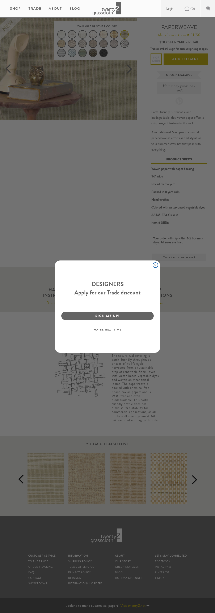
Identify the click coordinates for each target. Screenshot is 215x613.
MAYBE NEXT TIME (107, 330)
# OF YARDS (156, 59)
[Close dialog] (155, 265)
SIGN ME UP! (107, 315)
